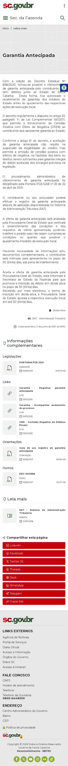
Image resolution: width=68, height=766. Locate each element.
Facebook (16, 553)
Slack (13, 577)
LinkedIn (15, 545)
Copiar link (16, 601)
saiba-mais (20, 28)
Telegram (16, 593)
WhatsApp (17, 585)
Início (6, 28)
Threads (15, 569)
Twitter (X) (16, 561)
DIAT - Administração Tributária (48, 318)
